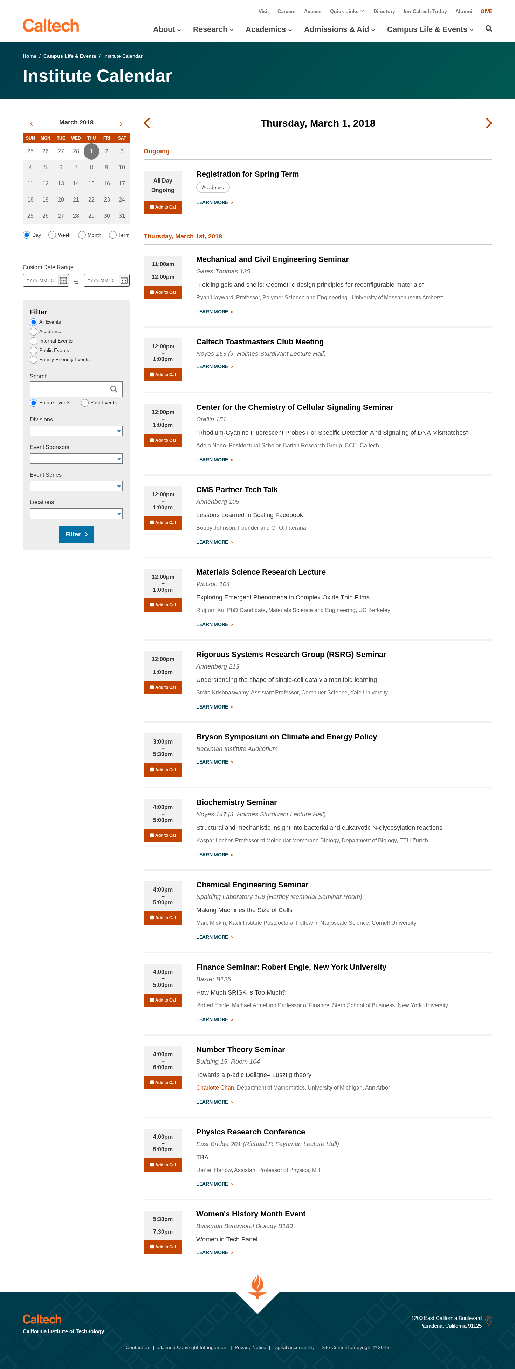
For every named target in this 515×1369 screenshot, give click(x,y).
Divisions (41, 419)
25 (30, 151)
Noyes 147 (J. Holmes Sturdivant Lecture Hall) (261, 814)
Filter (73, 534)
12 (45, 184)
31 (122, 216)
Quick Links (345, 11)
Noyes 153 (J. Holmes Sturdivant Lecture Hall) (261, 353)
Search (39, 376)
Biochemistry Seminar (236, 802)
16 (107, 184)
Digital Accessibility (294, 1347)
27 (61, 151)
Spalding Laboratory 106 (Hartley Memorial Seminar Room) (279, 896)
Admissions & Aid (336, 29)
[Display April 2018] (121, 124)
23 (107, 200)
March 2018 (76, 122)
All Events (50, 322)
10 (122, 167)
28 (76, 151)
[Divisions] (119, 431)
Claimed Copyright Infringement (192, 1347)
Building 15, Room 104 (228, 1061)
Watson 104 (213, 584)
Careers (286, 11)
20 (61, 200)
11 (30, 184)
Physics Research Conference (250, 1131)
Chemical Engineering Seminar (252, 884)
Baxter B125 (213, 979)
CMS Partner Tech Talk (237, 489)
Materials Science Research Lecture (261, 572)
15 (91, 184)
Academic (50, 331)
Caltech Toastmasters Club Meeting (260, 341)
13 (61, 184)
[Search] (489, 28)
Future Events (54, 402)
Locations (42, 502)
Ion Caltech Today (425, 11)
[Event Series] (119, 486)
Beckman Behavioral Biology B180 (244, 1225)
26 (45, 151)
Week (64, 235)
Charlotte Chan (215, 1088)
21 (76, 200)
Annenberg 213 (217, 666)
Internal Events (56, 341)
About (164, 29)
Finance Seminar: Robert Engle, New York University (291, 967)
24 (122, 200)
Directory (384, 11)
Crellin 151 (211, 419)
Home (29, 56)
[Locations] (119, 513)
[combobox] (73, 431)
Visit (264, 11)
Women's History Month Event (250, 1213)
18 (30, 200)
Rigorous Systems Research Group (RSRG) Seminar (291, 654)
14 (76, 184)
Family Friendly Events (64, 359)
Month (95, 235)
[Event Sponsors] (119, 458)
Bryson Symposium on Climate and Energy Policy (286, 736)
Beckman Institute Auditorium (237, 748)
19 (45, 200)
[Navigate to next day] (489, 123)
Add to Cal (165, 207)
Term (124, 235)
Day (36, 235)
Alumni (463, 11)
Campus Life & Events (427, 29)
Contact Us (138, 1347)
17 (122, 184)
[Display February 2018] (31, 124)
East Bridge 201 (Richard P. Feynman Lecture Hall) (267, 1143)
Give (486, 11)
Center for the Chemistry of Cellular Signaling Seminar (294, 407)
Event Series (46, 475)
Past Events (103, 402)
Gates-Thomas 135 (223, 271)
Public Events (54, 350)
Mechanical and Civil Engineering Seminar (272, 259)
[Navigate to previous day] (147, 123)
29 (91, 216)
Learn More (212, 202)
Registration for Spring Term (247, 174)
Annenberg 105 (217, 501)
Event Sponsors (49, 447)
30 (107, 216)
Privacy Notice (250, 1347)
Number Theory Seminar (240, 1049)
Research (210, 29)
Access (313, 11)
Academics (266, 29)
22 (91, 200)
